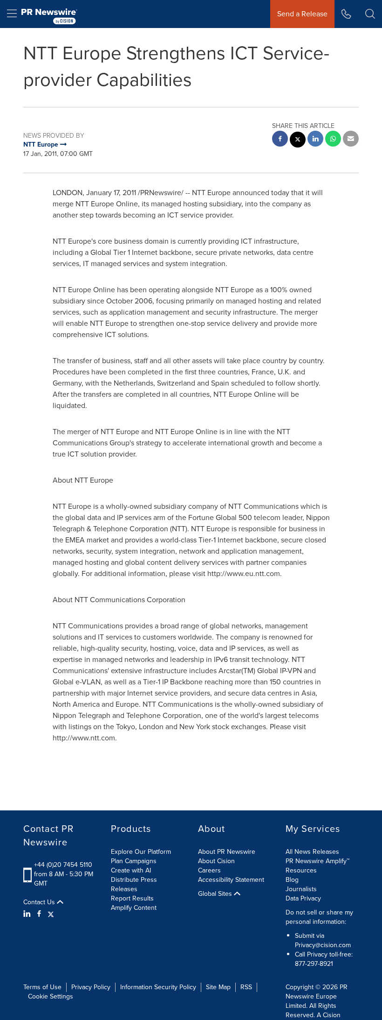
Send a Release (302, 13)
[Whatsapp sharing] (333, 140)
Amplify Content (134, 908)
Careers (209, 870)
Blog (292, 880)
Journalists (301, 889)
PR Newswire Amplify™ (317, 861)
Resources (301, 870)
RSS (246, 987)
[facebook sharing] (280, 140)
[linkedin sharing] (315, 140)
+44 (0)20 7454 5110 (63, 865)
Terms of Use (42, 987)
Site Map (218, 987)
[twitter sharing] (298, 141)
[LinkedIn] (28, 914)
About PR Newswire (226, 852)
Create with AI (131, 870)
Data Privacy (303, 898)
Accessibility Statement (231, 880)
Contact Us (40, 902)
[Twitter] (50, 914)
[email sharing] (351, 140)
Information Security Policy (158, 987)
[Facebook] (39, 914)
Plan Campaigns (134, 861)
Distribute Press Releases (134, 884)
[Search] (370, 14)
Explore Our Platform (141, 852)
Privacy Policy (90, 987)
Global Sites (216, 894)
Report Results (132, 898)
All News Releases (312, 852)
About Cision (216, 861)
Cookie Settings (50, 996)
